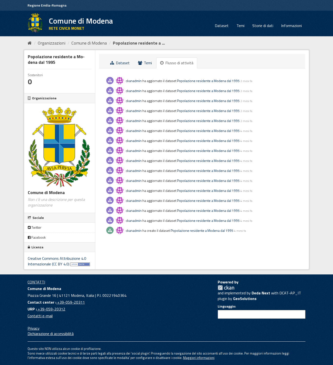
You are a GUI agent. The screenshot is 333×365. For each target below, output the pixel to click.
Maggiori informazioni (199, 357)
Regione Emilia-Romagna (47, 5)
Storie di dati (262, 25)
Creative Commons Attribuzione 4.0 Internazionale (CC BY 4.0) (57, 261)
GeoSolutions (244, 298)
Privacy (33, 328)
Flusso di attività (178, 63)
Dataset (222, 25)
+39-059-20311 (70, 302)
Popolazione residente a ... (139, 43)
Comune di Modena (89, 43)
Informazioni (291, 25)
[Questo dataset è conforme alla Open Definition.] (80, 264)
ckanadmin (134, 80)
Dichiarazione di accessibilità (51, 334)
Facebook (38, 237)
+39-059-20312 (51, 309)
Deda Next (261, 293)
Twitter (36, 227)
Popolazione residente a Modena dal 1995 (208, 80)
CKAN (226, 287)
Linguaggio (226, 306)
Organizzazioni (51, 43)
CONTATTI (36, 282)
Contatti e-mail (40, 316)
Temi (240, 25)
